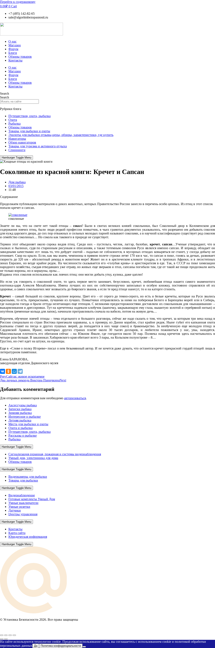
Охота (12, 120)
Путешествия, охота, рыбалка (29, 116)
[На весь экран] (6, 635)
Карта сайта (16, 533)
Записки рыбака (19, 409)
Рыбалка (14, 123)
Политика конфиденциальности (61, 645)
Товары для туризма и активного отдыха (37, 146)
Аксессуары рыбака (22, 405)
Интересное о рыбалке (24, 416)
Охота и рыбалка (20, 428)
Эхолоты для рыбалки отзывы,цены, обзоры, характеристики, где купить (60, 135)
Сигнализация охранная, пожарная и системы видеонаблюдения (54, 454)
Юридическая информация (27, 536)
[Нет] (84, 646)
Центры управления (22, 514)
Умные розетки (19, 506)
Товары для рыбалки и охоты (29, 131)
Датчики (14, 510)
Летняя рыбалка (19, 420)
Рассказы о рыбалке (22, 435)
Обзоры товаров (20, 56)
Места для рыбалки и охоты (28, 424)
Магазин (14, 45)
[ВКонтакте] (2, 371)
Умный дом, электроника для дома (33, 458)
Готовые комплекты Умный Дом (31, 499)
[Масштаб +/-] (1, 635)
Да (35, 645)
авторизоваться (75, 398)
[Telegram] (20, 371)
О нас (12, 41)
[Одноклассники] (8, 371)
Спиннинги (16, 150)
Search (4, 93)
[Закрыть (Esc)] (14, 635)
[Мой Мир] (14, 371)
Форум (13, 49)
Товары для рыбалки (23, 480)
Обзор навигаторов (22, 142)
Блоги (12, 53)
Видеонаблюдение (21, 495)
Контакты (15, 60)
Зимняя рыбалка (20, 413)
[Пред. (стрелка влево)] (1, 639)
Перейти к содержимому (17, 2)
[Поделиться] (10, 635)
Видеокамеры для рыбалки (27, 476)
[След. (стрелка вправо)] (6, 639)
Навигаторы (17, 138)
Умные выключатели (23, 503)
